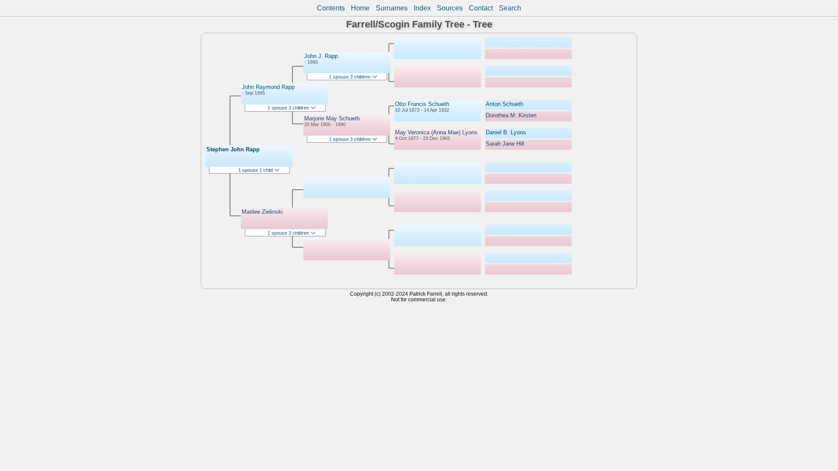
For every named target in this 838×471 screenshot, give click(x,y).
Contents (331, 8)
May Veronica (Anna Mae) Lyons (436, 132)
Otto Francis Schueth (422, 104)
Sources (450, 8)
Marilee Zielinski (262, 211)
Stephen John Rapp (233, 149)
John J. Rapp (321, 56)
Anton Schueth (504, 104)
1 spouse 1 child (256, 170)
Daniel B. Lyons (506, 132)
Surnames (392, 8)
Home (360, 8)
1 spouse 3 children (289, 107)
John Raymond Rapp (268, 87)
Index (422, 8)
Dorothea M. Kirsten (511, 115)
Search (510, 8)
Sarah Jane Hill (505, 143)
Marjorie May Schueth (332, 118)
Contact (481, 8)
